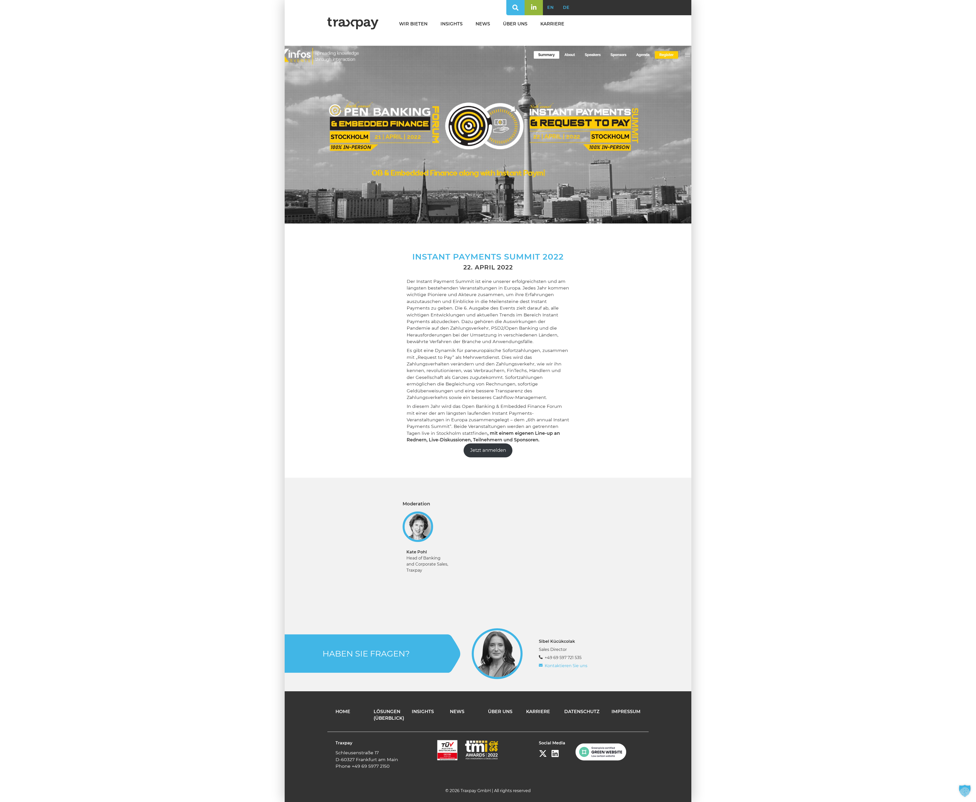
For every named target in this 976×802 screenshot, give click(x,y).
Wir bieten (413, 23)
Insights (451, 23)
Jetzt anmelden (488, 450)
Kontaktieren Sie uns (566, 665)
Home (343, 711)
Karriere (552, 23)
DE (566, 7)
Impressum (626, 711)
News (483, 23)
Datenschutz (582, 711)
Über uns (515, 23)
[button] (965, 791)
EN (550, 7)
